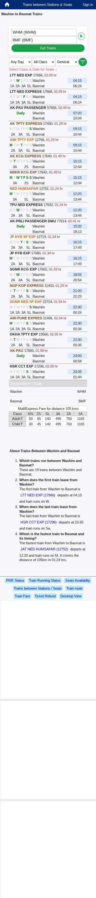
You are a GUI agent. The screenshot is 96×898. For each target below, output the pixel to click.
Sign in (88, 5)
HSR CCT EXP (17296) (39, 522)
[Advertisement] (48, 650)
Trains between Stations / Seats (38, 588)
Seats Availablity (77, 580)
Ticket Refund (45, 596)
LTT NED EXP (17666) (38, 495)
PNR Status (15, 580)
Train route (74, 588)
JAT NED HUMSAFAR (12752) (44, 549)
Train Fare (22, 596)
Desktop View (71, 596)
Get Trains (48, 48)
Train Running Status (45, 580)
